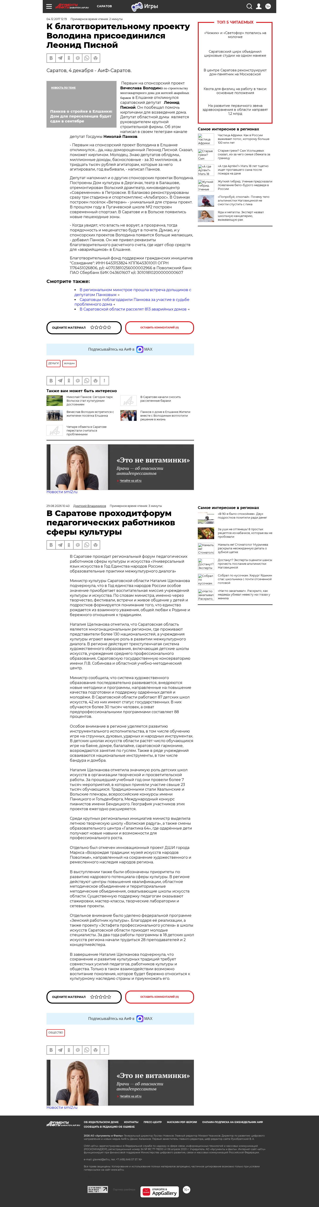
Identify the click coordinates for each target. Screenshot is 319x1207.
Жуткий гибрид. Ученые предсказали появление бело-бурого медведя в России (245, 185)
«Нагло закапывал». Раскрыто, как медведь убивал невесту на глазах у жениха (244, 594)
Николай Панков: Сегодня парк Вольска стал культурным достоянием (90, 400)
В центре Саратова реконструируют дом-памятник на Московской (235, 72)
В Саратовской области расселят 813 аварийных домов (133, 309)
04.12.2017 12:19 (56, 19)
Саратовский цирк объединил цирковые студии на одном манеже (235, 54)
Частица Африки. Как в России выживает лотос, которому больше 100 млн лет (243, 138)
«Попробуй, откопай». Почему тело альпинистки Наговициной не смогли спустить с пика (243, 200)
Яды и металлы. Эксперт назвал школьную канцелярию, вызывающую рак (241, 215)
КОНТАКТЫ (131, 1122)
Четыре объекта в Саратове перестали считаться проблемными (86, 430)
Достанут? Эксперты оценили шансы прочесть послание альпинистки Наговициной (245, 563)
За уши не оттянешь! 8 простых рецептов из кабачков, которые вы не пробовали (245, 532)
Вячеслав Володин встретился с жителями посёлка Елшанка (90, 413)
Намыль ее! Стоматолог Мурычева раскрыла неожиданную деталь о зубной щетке (243, 548)
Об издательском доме (101, 1122)
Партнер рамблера (124, 1189)
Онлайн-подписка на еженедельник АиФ (232, 1122)
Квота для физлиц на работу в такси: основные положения (235, 91)
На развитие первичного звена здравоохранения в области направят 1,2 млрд (235, 110)
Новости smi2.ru (62, 492)
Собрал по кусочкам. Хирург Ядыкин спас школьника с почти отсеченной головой (245, 579)
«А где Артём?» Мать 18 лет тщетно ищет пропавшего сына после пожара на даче (243, 169)
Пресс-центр (153, 1122)
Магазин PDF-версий (182, 1122)
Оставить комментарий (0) (159, 327)
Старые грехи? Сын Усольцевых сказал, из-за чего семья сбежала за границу (244, 154)
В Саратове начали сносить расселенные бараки (160, 398)
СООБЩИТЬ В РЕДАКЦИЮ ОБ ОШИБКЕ (109, 1126)
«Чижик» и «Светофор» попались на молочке (235, 35)
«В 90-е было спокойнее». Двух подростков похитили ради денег (242, 515)
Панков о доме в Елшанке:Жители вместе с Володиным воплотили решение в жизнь (165, 415)
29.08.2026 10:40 (58, 506)
